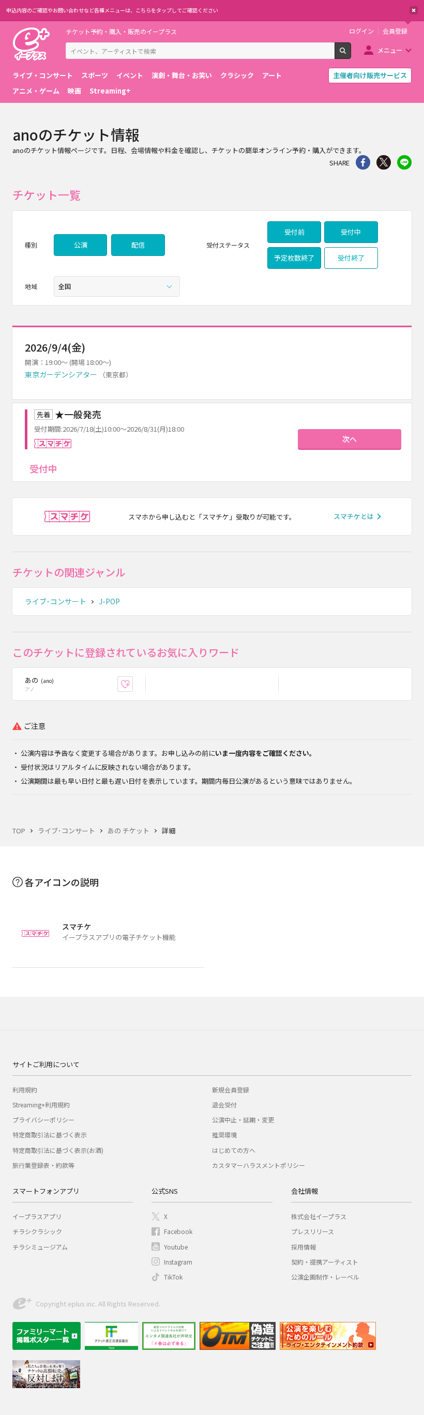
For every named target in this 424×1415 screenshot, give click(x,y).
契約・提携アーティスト (324, 1261)
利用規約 (24, 1089)
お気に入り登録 (132, 684)
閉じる (414, 10)
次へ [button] (349, 439)
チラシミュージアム (40, 1246)
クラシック (237, 75)
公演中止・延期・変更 (243, 1119)
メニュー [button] (389, 49)
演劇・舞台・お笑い (182, 75)
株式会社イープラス (318, 1216)
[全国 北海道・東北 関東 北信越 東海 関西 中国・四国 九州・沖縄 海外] (117, 286)
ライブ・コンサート (42, 75)
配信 (138, 245)
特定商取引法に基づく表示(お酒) (57, 1150)
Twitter (383, 162)
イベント (129, 75)
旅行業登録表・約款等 (43, 1165)
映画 (74, 91)
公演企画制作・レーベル (325, 1276)
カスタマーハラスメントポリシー (258, 1165)
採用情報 (303, 1246)
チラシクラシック (37, 1231)
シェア (363, 162)
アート (272, 75)
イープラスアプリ (37, 1216)
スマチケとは (354, 516)
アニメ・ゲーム (35, 91)
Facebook (178, 1231)
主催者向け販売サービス (370, 75)
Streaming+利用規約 (41, 1104)
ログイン (361, 31)
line (404, 162)
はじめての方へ (233, 1150)
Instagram (178, 1261)
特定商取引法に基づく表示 (49, 1134)
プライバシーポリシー (43, 1119)
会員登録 (395, 31)
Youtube (176, 1246)
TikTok (173, 1276)
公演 (80, 245)
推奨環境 (224, 1134)
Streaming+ (110, 91)
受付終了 (351, 258)
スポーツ (94, 75)
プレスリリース (312, 1231)
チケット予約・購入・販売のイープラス (121, 31)
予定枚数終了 (294, 258)
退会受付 (224, 1104)
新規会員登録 (230, 1089)
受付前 (294, 232)
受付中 (351, 232)
